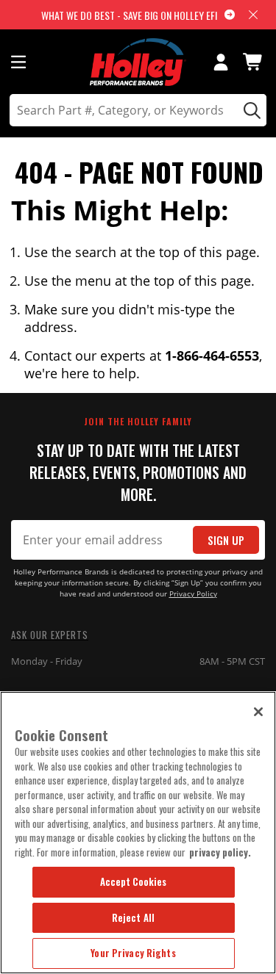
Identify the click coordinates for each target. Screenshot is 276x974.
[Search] (249, 110)
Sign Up (226, 540)
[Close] (258, 712)
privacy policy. (220, 852)
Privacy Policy (193, 594)
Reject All (133, 917)
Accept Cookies (133, 881)
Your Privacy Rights (133, 952)
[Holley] (138, 62)
